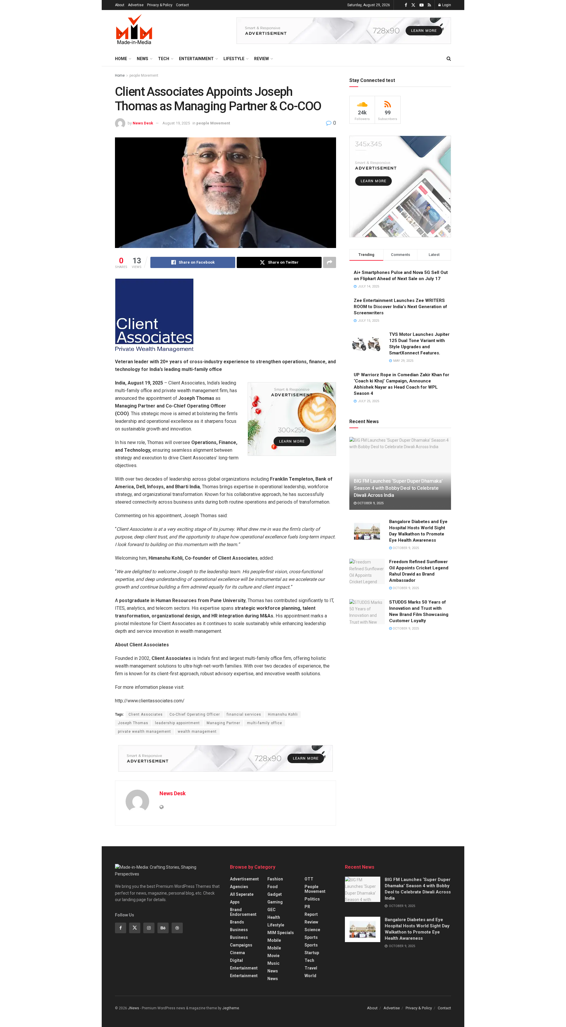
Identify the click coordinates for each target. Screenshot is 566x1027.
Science (312, 929)
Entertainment (196, 58)
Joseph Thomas (133, 723)
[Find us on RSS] (429, 5)
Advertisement (244, 879)
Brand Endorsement (243, 912)
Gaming (275, 902)
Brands (237, 922)
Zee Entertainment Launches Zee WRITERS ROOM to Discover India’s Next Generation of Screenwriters (400, 307)
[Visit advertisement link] (343, 30)
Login (446, 5)
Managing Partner (223, 723)
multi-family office (264, 723)
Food (272, 886)
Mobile (274, 940)
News (142, 58)
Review (261, 58)
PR (307, 906)
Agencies (239, 886)
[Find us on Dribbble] (177, 928)
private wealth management (144, 731)
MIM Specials (280, 932)
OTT (309, 879)
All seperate (242, 894)
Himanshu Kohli (283, 714)
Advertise (136, 5)
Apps (235, 902)
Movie (273, 955)
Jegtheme (230, 1008)
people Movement (143, 75)
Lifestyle (233, 58)
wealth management (197, 731)
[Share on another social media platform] (329, 262)
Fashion (275, 879)
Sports (311, 937)
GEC (271, 909)
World (310, 975)
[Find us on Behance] (163, 928)
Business (239, 929)
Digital (236, 960)
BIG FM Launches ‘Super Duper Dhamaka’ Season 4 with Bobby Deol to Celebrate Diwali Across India (398, 488)
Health (273, 917)
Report (311, 914)
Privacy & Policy (159, 5)
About (119, 5)
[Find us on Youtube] (421, 5)
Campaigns (241, 945)
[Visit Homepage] (134, 30)
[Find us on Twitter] (413, 5)
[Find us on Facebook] (406, 5)
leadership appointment (177, 723)
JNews (133, 1008)
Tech (163, 58)
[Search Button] (449, 58)
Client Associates (146, 714)
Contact (182, 5)
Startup (312, 952)
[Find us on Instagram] (148, 928)
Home (121, 58)
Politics (312, 899)
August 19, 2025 (176, 123)
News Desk (143, 123)
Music (273, 963)
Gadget (274, 894)
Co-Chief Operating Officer (195, 714)
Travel (311, 968)
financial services (244, 714)
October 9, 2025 (370, 503)
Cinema (237, 952)
